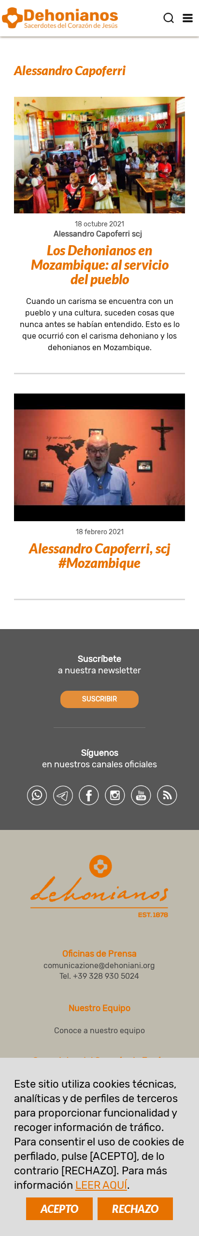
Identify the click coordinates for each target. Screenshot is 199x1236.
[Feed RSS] (167, 795)
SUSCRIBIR (99, 699)
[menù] (188, 18)
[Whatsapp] (36, 795)
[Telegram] (62, 795)
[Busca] (168, 18)
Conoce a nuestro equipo (99, 1030)
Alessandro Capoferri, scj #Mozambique (99, 555)
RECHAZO (135, 1208)
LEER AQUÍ (101, 1185)
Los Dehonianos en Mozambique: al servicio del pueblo (100, 264)
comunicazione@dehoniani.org (99, 965)
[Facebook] (89, 795)
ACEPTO (59, 1208)
